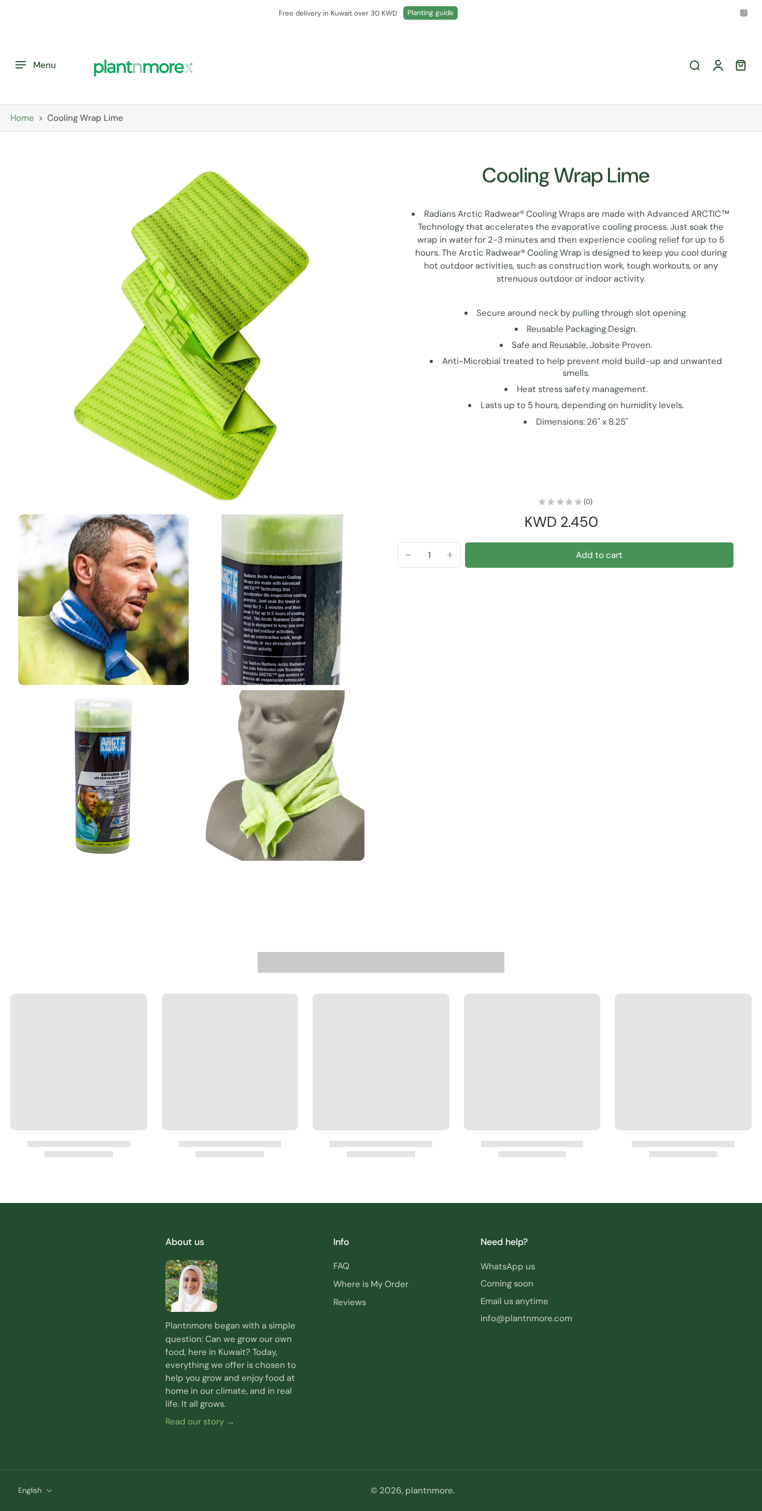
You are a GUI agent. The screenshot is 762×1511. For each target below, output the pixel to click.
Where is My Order (370, 1284)
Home (22, 117)
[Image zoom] (191, 336)
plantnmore (429, 1490)
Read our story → (200, 1420)
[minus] (408, 555)
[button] (599, 555)
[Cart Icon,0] (740, 65)
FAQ (341, 1265)
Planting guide (430, 12)
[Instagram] (744, 13)
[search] (694, 65)
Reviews (349, 1302)
